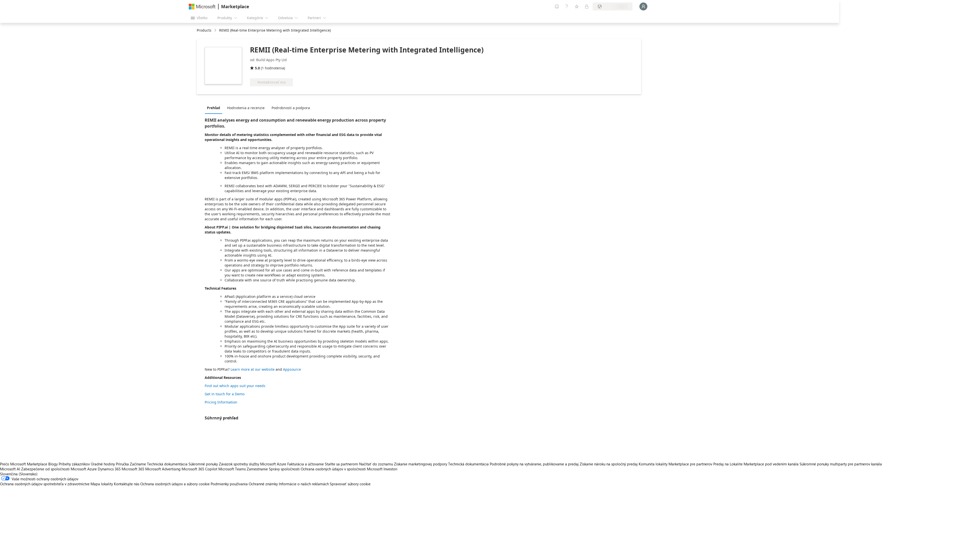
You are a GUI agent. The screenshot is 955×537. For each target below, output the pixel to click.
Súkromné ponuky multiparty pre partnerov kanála (841, 463)
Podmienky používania (229, 483)
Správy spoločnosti (284, 468)
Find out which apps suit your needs (235, 385)
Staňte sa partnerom (341, 463)
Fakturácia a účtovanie (305, 463)
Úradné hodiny (103, 463)
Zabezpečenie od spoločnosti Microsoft (53, 468)
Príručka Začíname (131, 463)
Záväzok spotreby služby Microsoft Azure (253, 463)
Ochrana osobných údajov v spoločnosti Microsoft (341, 468)
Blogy (53, 463)
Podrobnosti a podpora (291, 107)
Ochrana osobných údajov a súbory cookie (175, 483)
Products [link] (204, 30)
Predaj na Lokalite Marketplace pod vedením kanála (756, 463)
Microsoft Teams (232, 468)
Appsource (292, 369)
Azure (92, 468)
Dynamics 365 (109, 468)
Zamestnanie (257, 468)
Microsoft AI (10, 468)
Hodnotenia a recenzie (246, 107)
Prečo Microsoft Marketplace (23, 463)
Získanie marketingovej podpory (420, 463)
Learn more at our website (253, 369)
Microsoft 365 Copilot (199, 468)
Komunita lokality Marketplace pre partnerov (675, 463)
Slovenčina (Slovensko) (19, 473)
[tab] (215, 107)
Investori (390, 468)
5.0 (257, 68)
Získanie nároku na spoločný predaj (609, 463)
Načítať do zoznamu (376, 463)
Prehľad (213, 107)
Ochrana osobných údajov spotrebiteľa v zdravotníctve (45, 483)
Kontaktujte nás (126, 483)
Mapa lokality (102, 483)
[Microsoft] (202, 6)
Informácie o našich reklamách (304, 483)
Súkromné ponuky (203, 463)
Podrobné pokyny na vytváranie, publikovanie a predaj (534, 463)
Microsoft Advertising (163, 468)
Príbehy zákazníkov (74, 463)
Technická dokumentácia (167, 463)
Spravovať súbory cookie (350, 483)
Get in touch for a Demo (224, 394)
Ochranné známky (263, 483)
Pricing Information (221, 402)
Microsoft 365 (133, 468)
